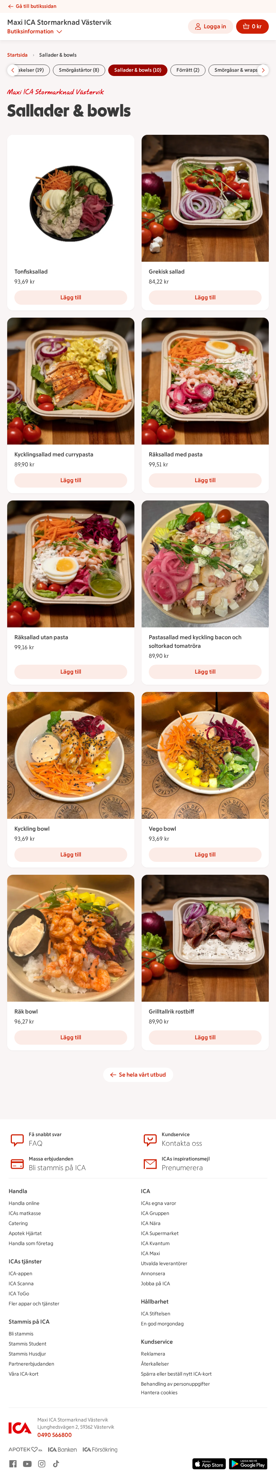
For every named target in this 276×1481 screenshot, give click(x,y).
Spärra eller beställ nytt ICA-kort (176, 1374)
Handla (18, 1191)
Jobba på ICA (155, 1284)
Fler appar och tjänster (34, 1304)
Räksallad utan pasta (41, 637)
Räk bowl (26, 1011)
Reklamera (153, 1354)
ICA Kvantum (155, 1243)
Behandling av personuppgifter (175, 1384)
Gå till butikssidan (36, 6)
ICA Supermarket (160, 1233)
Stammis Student (27, 1344)
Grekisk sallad (167, 271)
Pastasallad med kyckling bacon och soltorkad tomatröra (195, 641)
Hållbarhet (155, 1301)
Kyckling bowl (32, 828)
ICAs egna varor (158, 1203)
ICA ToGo (19, 1294)
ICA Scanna (21, 1284)
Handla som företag (31, 1243)
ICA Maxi (150, 1253)
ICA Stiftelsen (155, 1314)
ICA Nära (151, 1223)
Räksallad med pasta (176, 454)
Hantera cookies (159, 1393)
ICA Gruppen (155, 1213)
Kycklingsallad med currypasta (53, 454)
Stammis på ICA (29, 1321)
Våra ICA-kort (23, 1374)
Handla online (24, 1203)
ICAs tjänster (25, 1261)
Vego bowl (162, 828)
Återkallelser (155, 1364)
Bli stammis (21, 1334)
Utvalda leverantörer (164, 1264)
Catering (18, 1223)
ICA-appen (20, 1274)
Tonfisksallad (31, 271)
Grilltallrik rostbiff (171, 1011)
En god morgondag (162, 1324)
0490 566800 (54, 1435)
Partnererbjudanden (31, 1364)
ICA (145, 1191)
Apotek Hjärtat (25, 1233)
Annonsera (153, 1274)
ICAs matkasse (25, 1213)
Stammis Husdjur (27, 1354)
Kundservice (157, 1341)
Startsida (17, 55)
